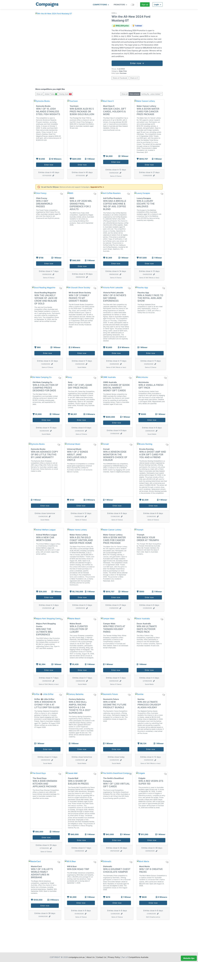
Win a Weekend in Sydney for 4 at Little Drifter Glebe (47, 705)
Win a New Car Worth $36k (45, 539)
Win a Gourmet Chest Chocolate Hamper (116, 870)
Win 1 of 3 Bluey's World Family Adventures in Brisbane (42, 873)
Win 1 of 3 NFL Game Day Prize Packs (80, 386)
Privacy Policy (114, 957)
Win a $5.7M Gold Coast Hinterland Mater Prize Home (81, 540)
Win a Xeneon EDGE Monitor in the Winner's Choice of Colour (115, 455)
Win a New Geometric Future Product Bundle (114, 705)
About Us (90, 957)
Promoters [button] (119, 4)
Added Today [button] (50, 94)
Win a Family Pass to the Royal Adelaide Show (150, 298)
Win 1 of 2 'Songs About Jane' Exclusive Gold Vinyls (77, 455)
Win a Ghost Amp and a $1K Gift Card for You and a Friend (152, 454)
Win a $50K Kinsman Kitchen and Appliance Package (45, 784)
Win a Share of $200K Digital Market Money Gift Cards (116, 388)
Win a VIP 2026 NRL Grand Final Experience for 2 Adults (81, 205)
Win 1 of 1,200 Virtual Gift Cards (116, 785)
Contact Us (101, 957)
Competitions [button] (100, 4)
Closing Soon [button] (65, 94)
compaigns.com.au (76, 957)
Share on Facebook (120, 78)
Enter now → (137, 63)
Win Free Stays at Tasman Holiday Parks (114, 629)
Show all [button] (39, 94)
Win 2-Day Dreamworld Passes (44, 204)
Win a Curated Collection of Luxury (79, 629)
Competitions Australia (138, 957)
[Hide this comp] (61, 619)
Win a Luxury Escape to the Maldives (146, 204)
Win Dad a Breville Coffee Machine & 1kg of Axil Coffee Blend (114, 205)
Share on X (134, 78)
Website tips (188, 958)
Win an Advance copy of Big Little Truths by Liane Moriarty (44, 454)
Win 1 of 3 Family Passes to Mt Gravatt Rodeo (79, 298)
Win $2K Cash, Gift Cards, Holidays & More (114, 111)
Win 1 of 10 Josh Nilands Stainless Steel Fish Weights (48, 111)
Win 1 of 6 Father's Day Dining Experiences (114, 298)
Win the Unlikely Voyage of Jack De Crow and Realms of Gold (45, 299)
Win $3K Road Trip (78, 869)
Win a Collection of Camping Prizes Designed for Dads (45, 388)
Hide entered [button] (134, 94)
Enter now (48, 165)
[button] (158, 4)
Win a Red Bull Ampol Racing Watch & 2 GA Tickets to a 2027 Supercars (79, 707)
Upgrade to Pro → (97, 187)
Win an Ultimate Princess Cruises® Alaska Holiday (149, 705)
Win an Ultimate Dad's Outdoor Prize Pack (147, 629)
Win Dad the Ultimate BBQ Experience (44, 632)
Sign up (145, 4)
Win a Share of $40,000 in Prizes (78, 782)
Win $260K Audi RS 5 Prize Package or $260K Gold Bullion (82, 111)
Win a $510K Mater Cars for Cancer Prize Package (148, 111)
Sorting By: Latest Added (150, 94)
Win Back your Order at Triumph (148, 539)
